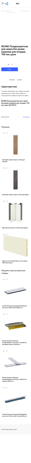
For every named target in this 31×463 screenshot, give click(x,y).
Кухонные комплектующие (11, 11)
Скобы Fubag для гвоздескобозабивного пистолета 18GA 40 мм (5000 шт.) (14, 306)
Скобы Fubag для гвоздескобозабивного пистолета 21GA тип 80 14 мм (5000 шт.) (14, 415)
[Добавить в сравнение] (11, 64)
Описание (12, 80)
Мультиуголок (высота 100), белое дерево (15, 228)
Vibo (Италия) (26, 117)
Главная (3, 11)
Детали (19, 80)
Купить (10, 69)
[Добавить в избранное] (8, 64)
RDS (17, 3)
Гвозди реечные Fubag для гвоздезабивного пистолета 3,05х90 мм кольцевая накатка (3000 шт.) (14, 342)
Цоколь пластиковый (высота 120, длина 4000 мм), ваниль (14, 262)
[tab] (12, 80)
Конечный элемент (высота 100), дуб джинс (15, 194)
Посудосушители (25, 11)
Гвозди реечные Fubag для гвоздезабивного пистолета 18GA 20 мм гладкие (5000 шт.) (14, 379)
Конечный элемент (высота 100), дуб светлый (13, 160)
